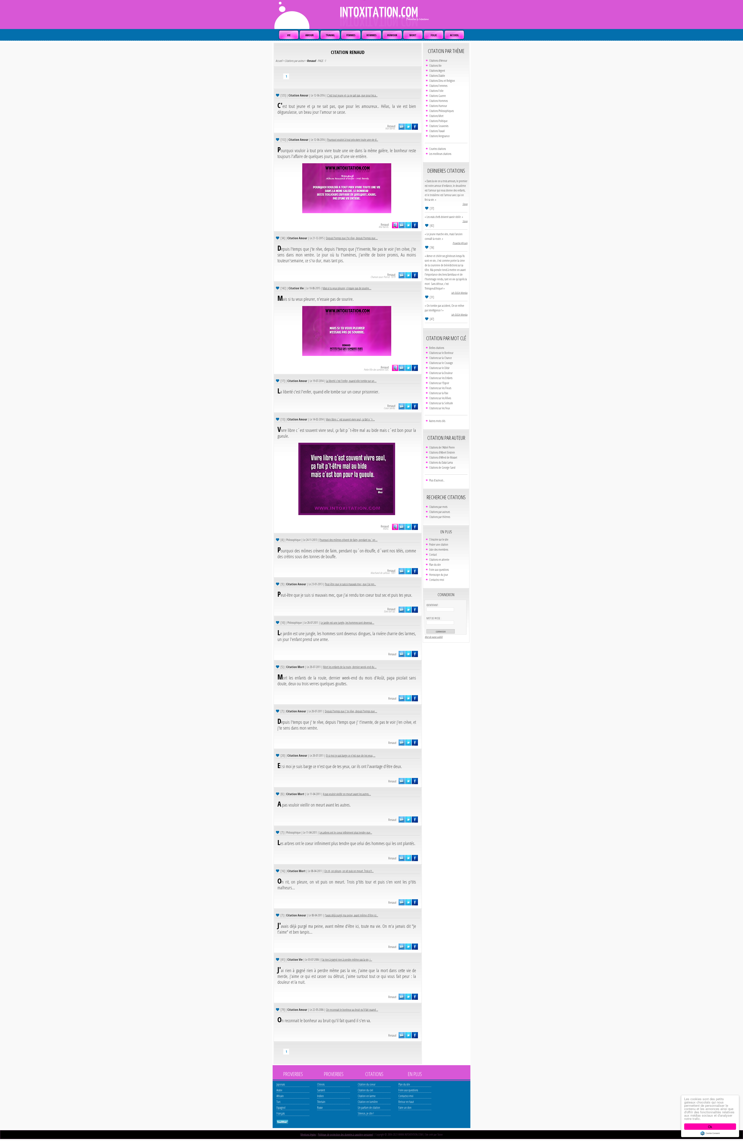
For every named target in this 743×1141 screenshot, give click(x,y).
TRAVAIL (330, 35)
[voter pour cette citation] (278, 95)
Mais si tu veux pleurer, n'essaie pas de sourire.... (347, 288)
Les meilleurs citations (440, 154)
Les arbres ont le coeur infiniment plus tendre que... (345, 832)
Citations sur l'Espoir (439, 383)
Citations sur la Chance (440, 358)
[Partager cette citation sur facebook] (415, 127)
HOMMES (371, 35)
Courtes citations (437, 149)
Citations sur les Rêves (440, 398)
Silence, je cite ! (366, 1113)
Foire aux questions (439, 570)
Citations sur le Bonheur (441, 353)
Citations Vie (435, 65)
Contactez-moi (436, 580)
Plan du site (435, 564)
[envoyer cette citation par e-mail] (402, 127)
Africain (280, 1096)
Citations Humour (438, 106)
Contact (433, 554)
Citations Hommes (438, 101)
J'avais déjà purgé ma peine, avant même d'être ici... (351, 915)
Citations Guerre (437, 96)
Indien (320, 1096)
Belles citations (436, 348)
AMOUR (309, 35)
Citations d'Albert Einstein (442, 452)
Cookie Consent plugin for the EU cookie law (710, 1133)
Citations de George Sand (442, 467)
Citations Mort (436, 116)
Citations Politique (438, 121)
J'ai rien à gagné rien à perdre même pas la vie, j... (346, 959)
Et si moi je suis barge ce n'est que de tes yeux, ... (350, 755)
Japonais (280, 1084)
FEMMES (350, 35)
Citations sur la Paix (438, 393)
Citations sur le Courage (441, 363)
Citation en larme (367, 1096)
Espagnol (280, 1107)
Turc (278, 1102)
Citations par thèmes (439, 517)
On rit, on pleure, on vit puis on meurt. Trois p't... (349, 871)
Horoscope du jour (438, 575)
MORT (412, 35)
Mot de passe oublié (434, 637)
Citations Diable (437, 76)
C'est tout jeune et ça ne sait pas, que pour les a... (352, 95)
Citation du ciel (365, 1090)
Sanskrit (321, 1090)
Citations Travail (437, 131)
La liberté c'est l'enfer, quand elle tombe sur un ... (351, 381)
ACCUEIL (454, 35)
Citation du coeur (366, 1084)
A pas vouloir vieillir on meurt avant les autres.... (347, 794)
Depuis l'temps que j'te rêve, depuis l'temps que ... (352, 238)
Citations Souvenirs (438, 126)
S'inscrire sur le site (438, 539)
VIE (288, 35)
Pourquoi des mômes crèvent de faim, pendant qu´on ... (348, 540)
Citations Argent (437, 70)
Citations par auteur (295, 61)
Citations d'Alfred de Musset (443, 457)
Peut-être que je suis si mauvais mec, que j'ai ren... (350, 584)
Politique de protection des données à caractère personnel (345, 1134)
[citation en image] (395, 225)
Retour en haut (406, 1102)
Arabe (279, 1090)
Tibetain (321, 1102)
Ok (710, 1126)
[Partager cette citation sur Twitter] (408, 127)
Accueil (279, 61)
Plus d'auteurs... (437, 480)
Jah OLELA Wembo (459, 293)
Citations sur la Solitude (441, 403)
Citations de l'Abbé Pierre (442, 447)
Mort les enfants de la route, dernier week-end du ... (350, 667)
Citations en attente (439, 559)
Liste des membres (438, 549)
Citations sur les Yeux (439, 408)
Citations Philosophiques (441, 111)
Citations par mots (438, 507)
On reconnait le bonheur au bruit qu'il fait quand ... (352, 1010)
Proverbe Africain (460, 243)
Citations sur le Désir (439, 368)
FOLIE (434, 35)
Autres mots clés (437, 421)
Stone (464, 204)
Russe (320, 1107)
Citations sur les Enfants (440, 378)
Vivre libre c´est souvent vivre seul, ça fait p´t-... (350, 419)
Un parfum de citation (369, 1107)
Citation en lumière (368, 1102)
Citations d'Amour (438, 60)
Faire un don (404, 1107)
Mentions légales (308, 1134)
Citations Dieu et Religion (442, 81)
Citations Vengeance (439, 136)
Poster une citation (438, 544)
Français (280, 1113)
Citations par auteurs (439, 512)
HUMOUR (392, 35)
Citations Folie (436, 91)
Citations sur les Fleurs (440, 388)
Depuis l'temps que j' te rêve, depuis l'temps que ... (351, 711)
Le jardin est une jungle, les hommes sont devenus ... (347, 622)
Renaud (391, 126)
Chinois (320, 1084)
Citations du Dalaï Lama (441, 462)
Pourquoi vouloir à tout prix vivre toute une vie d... (352, 140)
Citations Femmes (438, 86)
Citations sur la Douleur (441, 373)
